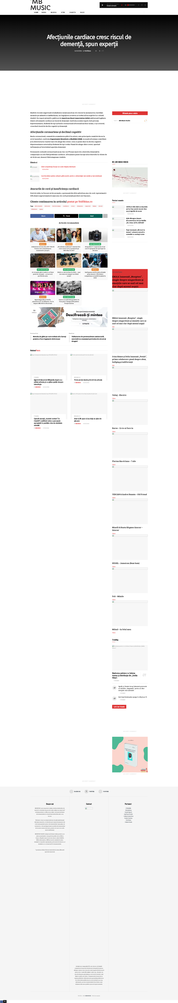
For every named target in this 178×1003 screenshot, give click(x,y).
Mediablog (77, 377)
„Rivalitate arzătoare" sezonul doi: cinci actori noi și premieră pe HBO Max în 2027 (68, 248)
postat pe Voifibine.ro (79, 201)
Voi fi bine (128, 820)
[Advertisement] (89, 85)
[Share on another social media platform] (105, 216)
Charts (72, 12)
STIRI (63, 12)
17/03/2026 (46, 428)
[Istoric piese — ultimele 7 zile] (145, 5)
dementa (80, 206)
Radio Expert (128, 812)
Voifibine (87, 51)
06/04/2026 (45, 178)
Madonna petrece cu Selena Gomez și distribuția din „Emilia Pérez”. (124, 675)
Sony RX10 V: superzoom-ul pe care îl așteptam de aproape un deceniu (95, 248)
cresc (73, 206)
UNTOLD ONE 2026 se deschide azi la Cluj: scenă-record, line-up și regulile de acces (137, 209)
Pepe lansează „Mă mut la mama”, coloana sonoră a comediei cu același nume (135, 232)
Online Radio (128, 822)
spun (41, 209)
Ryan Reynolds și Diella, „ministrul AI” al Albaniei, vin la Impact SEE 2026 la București (43, 301)
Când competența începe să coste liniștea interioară (58, 167)
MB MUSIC (38, 387)
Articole (47, 206)
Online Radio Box (128, 816)
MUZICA (53, 12)
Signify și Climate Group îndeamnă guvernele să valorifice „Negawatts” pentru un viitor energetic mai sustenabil (132, 688)
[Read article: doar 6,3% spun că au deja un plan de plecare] (89, 406)
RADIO (44, 12)
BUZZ (82, 12)
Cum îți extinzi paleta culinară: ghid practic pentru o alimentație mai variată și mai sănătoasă (71, 176)
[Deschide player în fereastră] (141, 5)
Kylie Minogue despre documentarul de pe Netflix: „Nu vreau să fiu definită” (136, 220)
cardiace (66, 206)
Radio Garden (128, 818)
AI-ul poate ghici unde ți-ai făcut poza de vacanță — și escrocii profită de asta (43, 274)
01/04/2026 (46, 387)
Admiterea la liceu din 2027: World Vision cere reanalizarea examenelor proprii (42, 248)
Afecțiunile (38, 206)
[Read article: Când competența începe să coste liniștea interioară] (35, 169)
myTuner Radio (128, 814)
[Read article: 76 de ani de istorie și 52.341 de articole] (89, 367)
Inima (94, 206)
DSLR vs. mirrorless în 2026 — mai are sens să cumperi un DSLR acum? (68, 274)
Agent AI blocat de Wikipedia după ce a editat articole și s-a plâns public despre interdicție (48, 382)
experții (87, 206)
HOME (36, 12)
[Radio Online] (145, 120)
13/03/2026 (86, 423)
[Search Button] (147, 12)
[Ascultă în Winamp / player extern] (138, 5)
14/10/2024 (78, 51)
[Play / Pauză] (102, 5)
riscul (100, 206)
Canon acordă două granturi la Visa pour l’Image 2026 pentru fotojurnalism (69, 301)
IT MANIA (36, 377)
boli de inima (56, 206)
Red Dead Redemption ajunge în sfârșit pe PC (132, 697)
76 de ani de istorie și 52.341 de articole (88, 380)
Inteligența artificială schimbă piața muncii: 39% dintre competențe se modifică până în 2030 (95, 275)
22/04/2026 (45, 169)
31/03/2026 (86, 382)
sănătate (34, 209)
